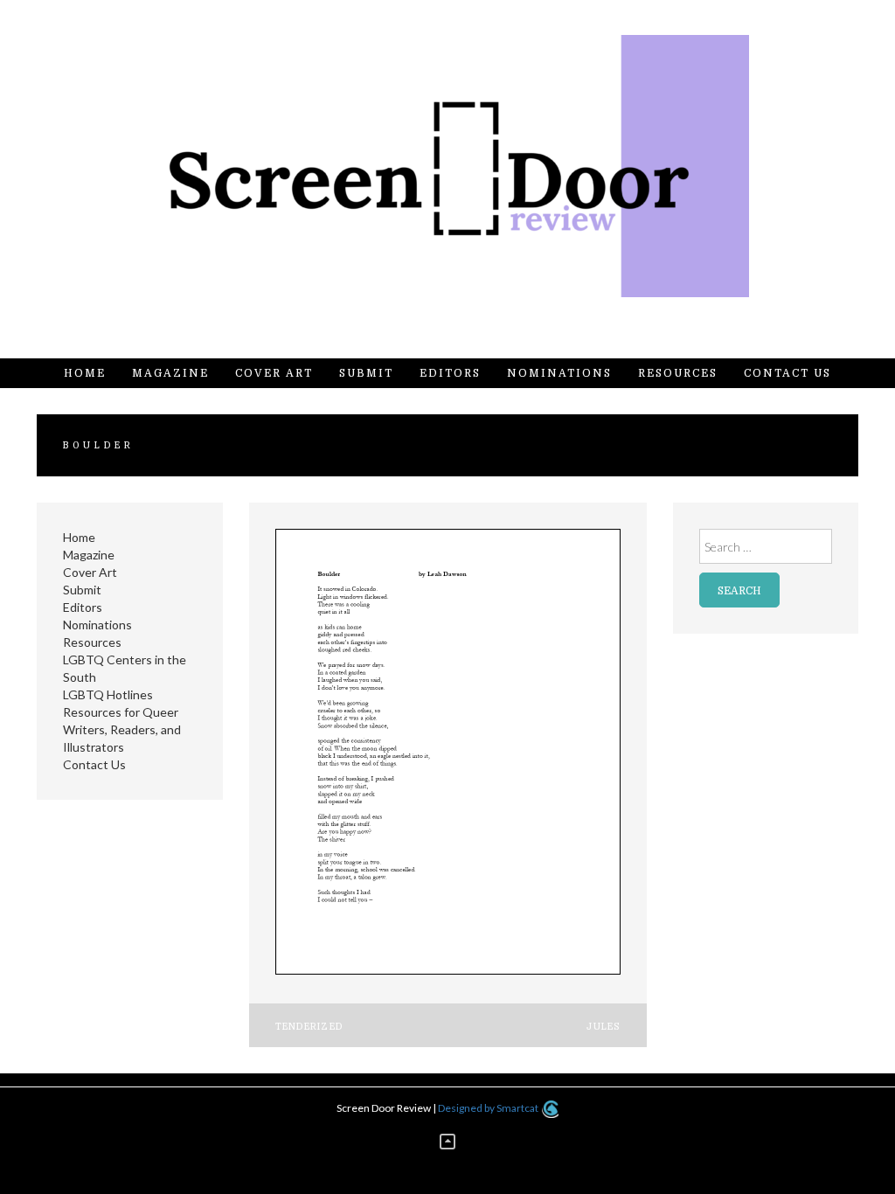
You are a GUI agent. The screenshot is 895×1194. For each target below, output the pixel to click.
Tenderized (309, 1026)
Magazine (170, 373)
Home (85, 373)
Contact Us (787, 373)
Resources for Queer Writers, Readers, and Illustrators (122, 729)
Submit (366, 373)
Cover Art (274, 373)
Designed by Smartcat (489, 1107)
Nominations (559, 373)
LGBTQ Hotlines (108, 694)
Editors (450, 373)
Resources (678, 373)
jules (603, 1026)
